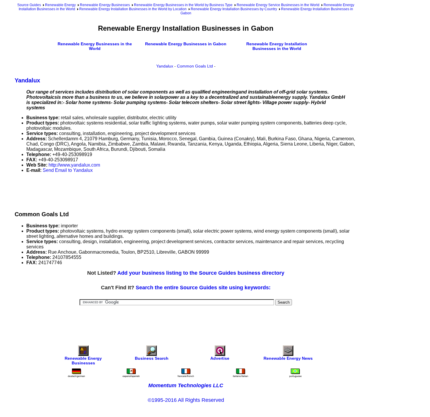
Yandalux (164, 66)
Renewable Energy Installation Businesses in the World (276, 46)
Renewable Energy (60, 5)
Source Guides (29, 5)
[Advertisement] (121, 191)
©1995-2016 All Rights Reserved (186, 400)
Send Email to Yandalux (68, 170)
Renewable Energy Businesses (105, 5)
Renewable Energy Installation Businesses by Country (234, 9)
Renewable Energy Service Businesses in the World (278, 5)
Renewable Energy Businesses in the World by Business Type (183, 5)
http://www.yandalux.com (74, 164)
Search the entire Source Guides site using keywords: (203, 287)
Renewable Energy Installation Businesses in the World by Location (133, 9)
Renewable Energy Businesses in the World (95, 46)
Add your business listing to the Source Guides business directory (200, 273)
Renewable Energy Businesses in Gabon (185, 43)
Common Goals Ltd (195, 66)
